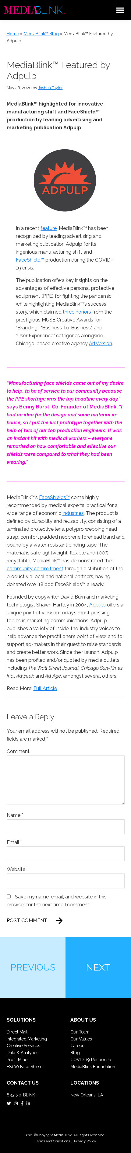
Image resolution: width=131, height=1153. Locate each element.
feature (49, 228)
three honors (77, 312)
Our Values (81, 1039)
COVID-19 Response (90, 1059)
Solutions (21, 1020)
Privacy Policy (85, 1141)
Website (16, 869)
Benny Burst (34, 407)
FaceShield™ (30, 260)
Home (13, 33)
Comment (18, 751)
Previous (32, 967)
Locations (84, 1083)
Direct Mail (17, 1032)
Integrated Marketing (27, 1039)
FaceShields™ (54, 497)
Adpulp (97, 605)
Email (14, 842)
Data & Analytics (22, 1052)
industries (73, 513)
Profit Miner (18, 1059)
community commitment (35, 568)
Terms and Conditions (52, 1141)
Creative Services (23, 1045)
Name (15, 815)
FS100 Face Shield (25, 1066)
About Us (83, 1020)
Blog (75, 1052)
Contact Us (23, 1083)
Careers (78, 1045)
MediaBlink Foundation (92, 1066)
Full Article (45, 688)
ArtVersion (100, 343)
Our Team (80, 1032)
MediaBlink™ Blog (41, 33)
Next (98, 967)
